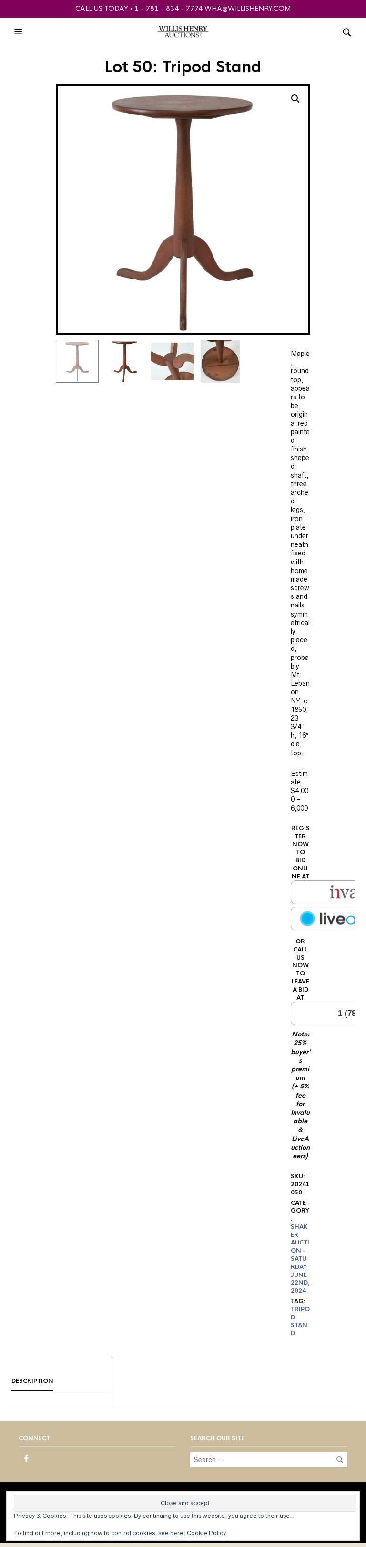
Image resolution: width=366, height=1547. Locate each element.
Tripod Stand (300, 1321)
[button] (19, 32)
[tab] (62, 1381)
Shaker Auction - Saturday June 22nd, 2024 (300, 1259)
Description (32, 1381)
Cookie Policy (206, 1533)
